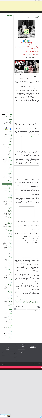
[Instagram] (26, 41)
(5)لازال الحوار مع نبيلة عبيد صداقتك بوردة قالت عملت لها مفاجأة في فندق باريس (5, 144)
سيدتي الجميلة (20, 301)
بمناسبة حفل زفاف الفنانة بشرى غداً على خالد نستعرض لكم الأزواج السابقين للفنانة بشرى (5, 214)
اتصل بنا (4, 364)
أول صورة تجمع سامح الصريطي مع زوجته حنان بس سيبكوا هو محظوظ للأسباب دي (5, 276)
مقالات (11, 12)
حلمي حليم (36, 301)
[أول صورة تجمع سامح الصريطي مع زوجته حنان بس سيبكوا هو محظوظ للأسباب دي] (9, 277)
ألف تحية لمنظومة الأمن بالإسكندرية (5, 316)
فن (31, 12)
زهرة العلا (27, 301)
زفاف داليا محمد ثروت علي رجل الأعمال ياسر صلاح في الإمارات (5, 260)
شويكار (18, 301)
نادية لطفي (20, 302)
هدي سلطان (17, 302)
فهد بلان (31, 302)
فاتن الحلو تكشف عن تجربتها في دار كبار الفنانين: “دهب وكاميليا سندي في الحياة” (5, 135)
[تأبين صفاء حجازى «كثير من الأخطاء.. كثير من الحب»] (9, 328)
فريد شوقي (34, 302)
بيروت (26, 299)
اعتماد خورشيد (32, 299)
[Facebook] (29, 41)
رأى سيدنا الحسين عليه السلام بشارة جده (21, 350)
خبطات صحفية (16, 357)
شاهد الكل (3, 114)
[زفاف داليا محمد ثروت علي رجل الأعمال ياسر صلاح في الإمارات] (9, 260)
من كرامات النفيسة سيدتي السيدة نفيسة (22, 346)
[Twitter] (28, 41)
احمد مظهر (36, 299)
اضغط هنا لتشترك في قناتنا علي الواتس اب (26, 42)
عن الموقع (3, 364)
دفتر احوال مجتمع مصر (27, 12)
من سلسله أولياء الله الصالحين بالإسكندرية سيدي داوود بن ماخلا (21, 352)
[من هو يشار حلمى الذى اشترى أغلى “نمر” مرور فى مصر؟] (9, 268)
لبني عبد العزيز (28, 302)
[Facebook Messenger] (23, 41)
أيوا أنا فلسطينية (6, 312)
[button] (7, 12)
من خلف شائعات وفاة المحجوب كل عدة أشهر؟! (5, 321)
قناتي (16, 360)
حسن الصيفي (17, 299)
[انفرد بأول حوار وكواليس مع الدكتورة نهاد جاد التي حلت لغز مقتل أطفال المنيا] (7, 118)
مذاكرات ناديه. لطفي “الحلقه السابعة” (18, 307)
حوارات (16, 356)
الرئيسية (8, 364)
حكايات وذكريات (15, 12)
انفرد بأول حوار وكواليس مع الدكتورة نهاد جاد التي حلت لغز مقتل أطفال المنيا (7, 123)
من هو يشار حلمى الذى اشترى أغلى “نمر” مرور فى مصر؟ (5, 268)
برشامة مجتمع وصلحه (23, 353)
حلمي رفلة (33, 301)
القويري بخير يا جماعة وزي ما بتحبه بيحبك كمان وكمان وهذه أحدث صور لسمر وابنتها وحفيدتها (5, 189)
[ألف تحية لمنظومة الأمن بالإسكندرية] (9, 317)
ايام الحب (28, 299)
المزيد (8, 12)
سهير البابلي (24, 301)
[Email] (24, 41)
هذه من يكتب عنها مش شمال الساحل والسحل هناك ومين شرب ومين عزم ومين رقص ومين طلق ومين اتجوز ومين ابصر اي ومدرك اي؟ (5, 202)
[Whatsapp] (27, 41)
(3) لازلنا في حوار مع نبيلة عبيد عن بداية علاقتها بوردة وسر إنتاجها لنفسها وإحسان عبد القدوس (5, 177)
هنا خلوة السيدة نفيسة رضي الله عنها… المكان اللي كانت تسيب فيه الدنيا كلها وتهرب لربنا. (21, 348)
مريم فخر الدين (24, 302)
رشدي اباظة (30, 301)
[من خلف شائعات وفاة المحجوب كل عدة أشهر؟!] (9, 322)
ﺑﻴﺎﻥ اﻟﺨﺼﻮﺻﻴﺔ (7, 364)
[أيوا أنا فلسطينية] (9, 312)
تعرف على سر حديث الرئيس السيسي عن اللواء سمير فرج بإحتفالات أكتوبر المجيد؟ (5, 335)
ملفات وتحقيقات (21, 12)
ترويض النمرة (23, 299)
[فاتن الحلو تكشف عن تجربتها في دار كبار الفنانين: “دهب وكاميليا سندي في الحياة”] (10, 136)
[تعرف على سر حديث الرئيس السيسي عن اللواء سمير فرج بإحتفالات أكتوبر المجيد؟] (9, 335)
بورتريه (38, 12)
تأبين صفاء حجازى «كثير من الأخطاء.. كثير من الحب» (5, 327)
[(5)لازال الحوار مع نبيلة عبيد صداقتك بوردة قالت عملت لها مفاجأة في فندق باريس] (10, 145)
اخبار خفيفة (34, 12)
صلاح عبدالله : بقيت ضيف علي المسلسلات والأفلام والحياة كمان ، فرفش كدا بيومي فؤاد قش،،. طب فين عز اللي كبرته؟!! (5, 288)
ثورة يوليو (20, 299)
